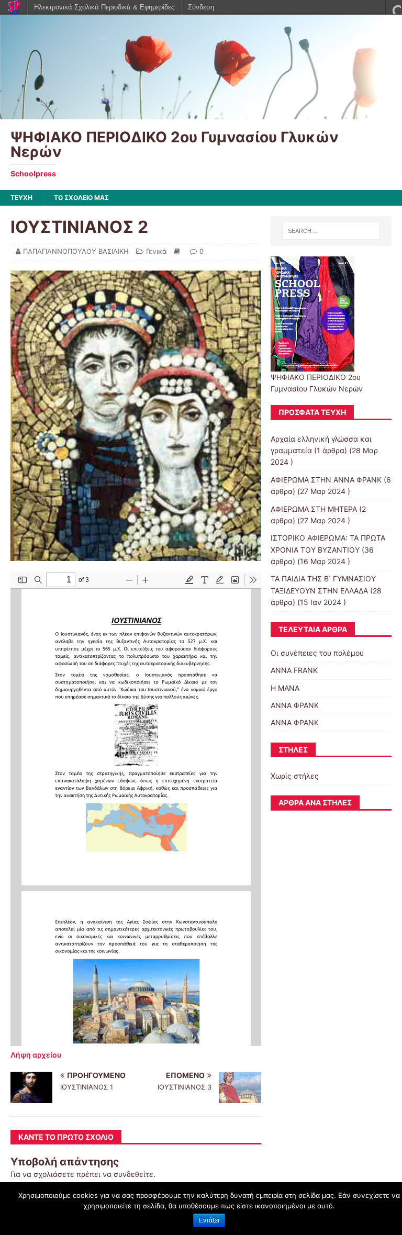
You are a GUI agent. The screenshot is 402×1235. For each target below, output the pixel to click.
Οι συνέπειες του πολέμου (317, 652)
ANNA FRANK (294, 670)
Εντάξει (209, 1220)
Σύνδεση (201, 7)
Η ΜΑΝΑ (285, 687)
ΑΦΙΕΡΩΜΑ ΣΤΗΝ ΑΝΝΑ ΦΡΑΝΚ (326, 479)
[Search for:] (331, 231)
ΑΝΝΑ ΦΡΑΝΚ (295, 705)
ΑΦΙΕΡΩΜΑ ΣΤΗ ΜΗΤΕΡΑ (314, 508)
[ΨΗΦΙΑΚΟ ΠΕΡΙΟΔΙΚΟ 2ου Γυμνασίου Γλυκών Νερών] (201, 113)
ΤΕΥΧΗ (21, 197)
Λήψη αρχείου (35, 1054)
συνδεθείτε (133, 1174)
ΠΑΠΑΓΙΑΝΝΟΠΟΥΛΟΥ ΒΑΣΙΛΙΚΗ (76, 251)
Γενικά (156, 251)
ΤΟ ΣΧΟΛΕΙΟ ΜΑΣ (81, 197)
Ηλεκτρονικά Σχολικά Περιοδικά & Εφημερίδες (104, 7)
